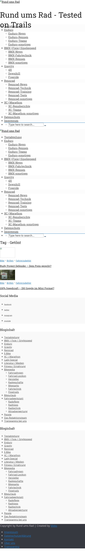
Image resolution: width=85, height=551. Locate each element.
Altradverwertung (17, 411)
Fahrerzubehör (23, 260)
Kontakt (9, 539)
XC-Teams (14, 110)
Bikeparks (13, 385)
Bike (2, 260)
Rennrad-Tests (17, 95)
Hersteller (13, 379)
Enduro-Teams (17, 41)
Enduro (8, 30)
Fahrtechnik (14, 388)
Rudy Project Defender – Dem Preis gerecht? (25, 266)
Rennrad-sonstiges (20, 99)
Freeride (13, 77)
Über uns (9, 543)
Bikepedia (9, 369)
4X (10, 70)
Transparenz (11, 546)
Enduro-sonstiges (19, 44)
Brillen (10, 260)
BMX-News (15, 51)
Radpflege (13, 401)
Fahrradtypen (15, 372)
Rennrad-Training (19, 91)
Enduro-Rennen (18, 37)
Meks (54, 526)
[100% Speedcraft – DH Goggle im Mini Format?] (7, 279)
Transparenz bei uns (15, 421)
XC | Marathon (13, 102)
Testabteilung (13, 26)
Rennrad (9, 80)
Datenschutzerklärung (17, 536)
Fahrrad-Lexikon (17, 376)
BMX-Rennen (16, 59)
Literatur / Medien (14, 363)
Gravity (9, 66)
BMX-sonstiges (18, 62)
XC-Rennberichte (19, 106)
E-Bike (7, 353)
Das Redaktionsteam (15, 417)
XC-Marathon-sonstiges (23, 113)
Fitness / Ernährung (15, 366)
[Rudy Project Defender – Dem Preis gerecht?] (7, 257)
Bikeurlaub (10, 395)
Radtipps (13, 404)
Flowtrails (13, 392)
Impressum (11, 120)
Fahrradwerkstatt (13, 398)
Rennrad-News (17, 84)
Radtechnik (14, 408)
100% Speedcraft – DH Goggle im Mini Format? (27, 288)
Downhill (14, 73)
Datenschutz (12, 117)
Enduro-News (17, 33)
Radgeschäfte (15, 382)
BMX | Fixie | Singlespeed (20, 48)
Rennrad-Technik (19, 88)
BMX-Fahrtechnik (20, 55)
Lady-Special (11, 359)
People (7, 414)
